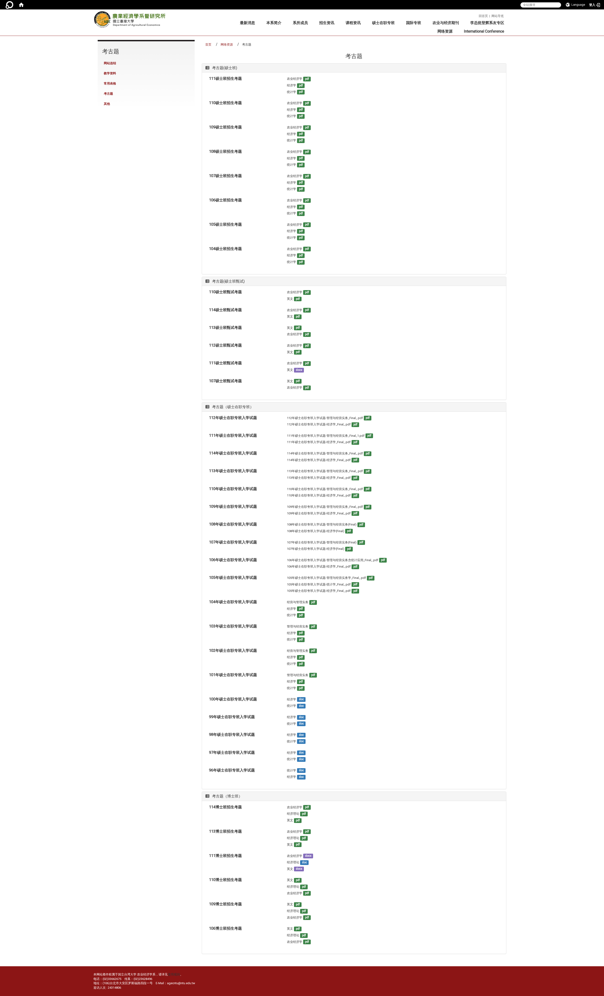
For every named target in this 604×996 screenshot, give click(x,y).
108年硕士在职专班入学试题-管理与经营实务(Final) (322, 524)
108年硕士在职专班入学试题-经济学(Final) (315, 531)
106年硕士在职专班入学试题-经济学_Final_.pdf (319, 566)
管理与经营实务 (297, 626)
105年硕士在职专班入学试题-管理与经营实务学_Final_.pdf (326, 578)
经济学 (291, 85)
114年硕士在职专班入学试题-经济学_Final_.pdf (319, 460)
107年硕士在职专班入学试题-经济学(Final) (315, 549)
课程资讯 (353, 23)
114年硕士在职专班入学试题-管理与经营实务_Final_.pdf (325, 453)
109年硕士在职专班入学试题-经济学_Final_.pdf (319, 513)
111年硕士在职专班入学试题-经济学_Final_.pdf (319, 442)
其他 (107, 104)
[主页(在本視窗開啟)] (131, 21)
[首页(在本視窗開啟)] (21, 4)
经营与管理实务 (297, 602)
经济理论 (293, 813)
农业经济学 (294, 79)
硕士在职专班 (383, 23)
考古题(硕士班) (224, 68)
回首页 (483, 16)
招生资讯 (326, 23)
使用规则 (174, 974)
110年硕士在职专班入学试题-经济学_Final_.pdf (319, 495)
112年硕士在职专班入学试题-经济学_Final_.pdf (319, 424)
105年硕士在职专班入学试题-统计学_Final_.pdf (319, 584)
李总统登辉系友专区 (487, 23)
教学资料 (110, 73)
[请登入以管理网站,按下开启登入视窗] (9, 4)
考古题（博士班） (226, 796)
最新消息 (247, 23)
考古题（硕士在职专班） (232, 407)
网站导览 (497, 16)
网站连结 (110, 63)
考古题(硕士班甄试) (228, 281)
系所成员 (300, 23)
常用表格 (110, 83)
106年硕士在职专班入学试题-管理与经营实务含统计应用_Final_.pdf (332, 560)
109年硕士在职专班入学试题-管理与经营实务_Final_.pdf (325, 507)
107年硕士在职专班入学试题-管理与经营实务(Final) (322, 542)
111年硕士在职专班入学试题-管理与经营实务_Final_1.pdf (326, 435)
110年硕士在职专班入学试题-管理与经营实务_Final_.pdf (325, 489)
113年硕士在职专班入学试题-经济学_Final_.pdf (319, 477)
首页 (208, 44)
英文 (290, 299)
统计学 (291, 92)
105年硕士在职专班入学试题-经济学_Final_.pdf (319, 591)
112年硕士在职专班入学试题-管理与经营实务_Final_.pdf (325, 418)
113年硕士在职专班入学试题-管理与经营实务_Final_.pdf (325, 471)
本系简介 (273, 23)
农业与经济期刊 (445, 23)
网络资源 (445, 31)
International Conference (484, 31)
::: (477, 15)
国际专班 (413, 23)
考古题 (108, 93)
